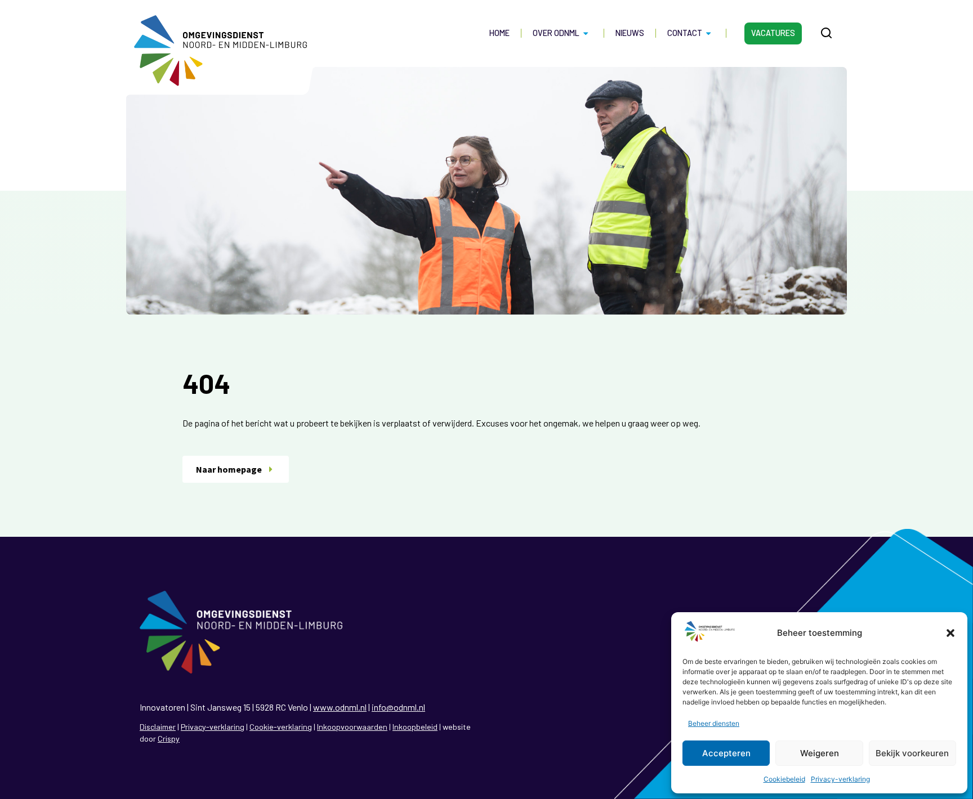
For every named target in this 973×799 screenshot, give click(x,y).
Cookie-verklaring (280, 726)
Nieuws (629, 33)
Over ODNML (556, 33)
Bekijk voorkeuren (912, 753)
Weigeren (819, 753)
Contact (684, 33)
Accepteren (726, 753)
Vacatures (773, 33)
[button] (950, 633)
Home (499, 33)
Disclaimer (158, 726)
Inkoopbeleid (415, 726)
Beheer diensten (713, 723)
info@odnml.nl (398, 707)
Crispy (169, 738)
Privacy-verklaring (840, 779)
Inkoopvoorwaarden (352, 726)
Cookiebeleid (784, 779)
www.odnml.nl (340, 707)
